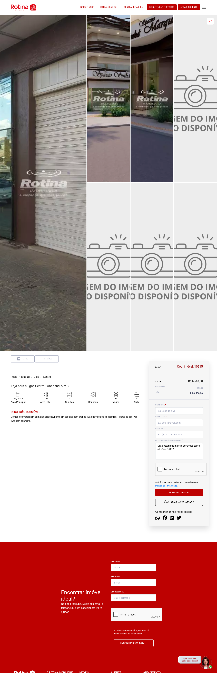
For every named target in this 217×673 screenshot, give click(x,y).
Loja (36, 376)
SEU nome (160, 405)
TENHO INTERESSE (179, 492)
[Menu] (204, 7)
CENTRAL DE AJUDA (133, 7)
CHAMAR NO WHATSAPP (180, 502)
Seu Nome (116, 561)
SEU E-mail (160, 417)
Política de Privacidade (166, 485)
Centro (47, 376)
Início (14, 376)
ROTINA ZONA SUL (108, 7)
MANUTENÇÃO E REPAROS (161, 7)
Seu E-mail (116, 577)
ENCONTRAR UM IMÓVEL (133, 643)
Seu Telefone (118, 592)
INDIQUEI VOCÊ (87, 7)
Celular (159, 428)
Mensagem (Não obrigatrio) (169, 440)
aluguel (25, 376)
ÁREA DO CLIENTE (189, 7)
